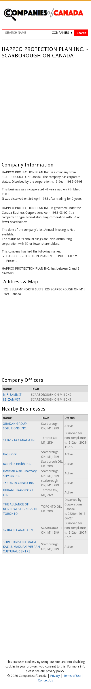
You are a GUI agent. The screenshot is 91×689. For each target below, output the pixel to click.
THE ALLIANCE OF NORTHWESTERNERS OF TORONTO (20, 509)
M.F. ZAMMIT (12, 394)
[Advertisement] (45, 107)
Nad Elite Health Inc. (17, 464)
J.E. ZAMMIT (11, 399)
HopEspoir (10, 454)
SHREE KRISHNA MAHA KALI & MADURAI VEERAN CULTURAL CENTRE (21, 546)
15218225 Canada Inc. (18, 483)
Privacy (55, 675)
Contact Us (45, 680)
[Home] (43, 20)
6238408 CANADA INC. (19, 530)
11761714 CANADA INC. (20, 440)
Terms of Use (72, 675)
